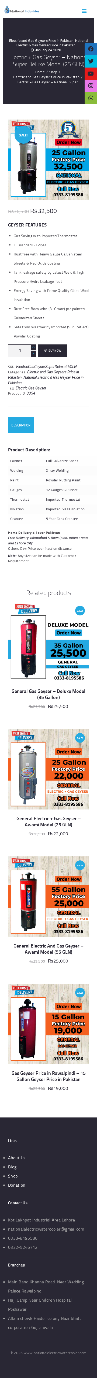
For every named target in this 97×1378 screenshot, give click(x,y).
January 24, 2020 (48, 50)
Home (40, 71)
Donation (16, 1185)
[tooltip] (91, 49)
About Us (16, 1158)
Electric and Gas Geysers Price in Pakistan (41, 41)
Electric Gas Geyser (31, 388)
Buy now (54, 350)
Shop (53, 71)
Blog (12, 1167)
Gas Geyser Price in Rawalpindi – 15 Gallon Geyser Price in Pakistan (49, 1076)
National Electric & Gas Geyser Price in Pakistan (52, 43)
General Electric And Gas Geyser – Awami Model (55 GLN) (48, 949)
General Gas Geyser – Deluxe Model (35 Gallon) (48, 694)
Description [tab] (20, 425)
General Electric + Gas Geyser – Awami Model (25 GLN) (48, 821)
